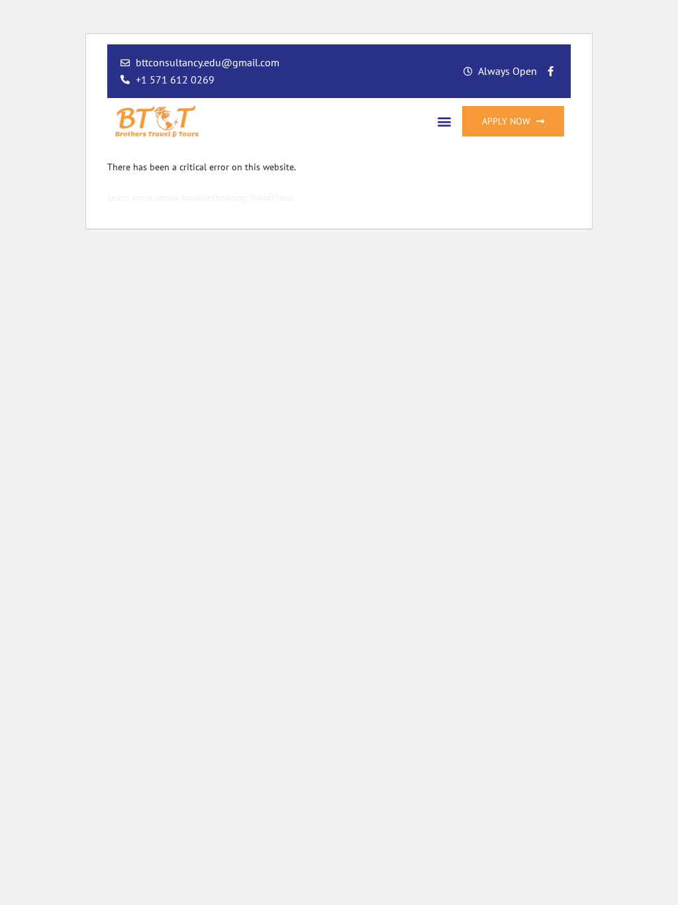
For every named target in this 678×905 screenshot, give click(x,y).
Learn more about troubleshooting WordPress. (201, 197)
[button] (445, 121)
